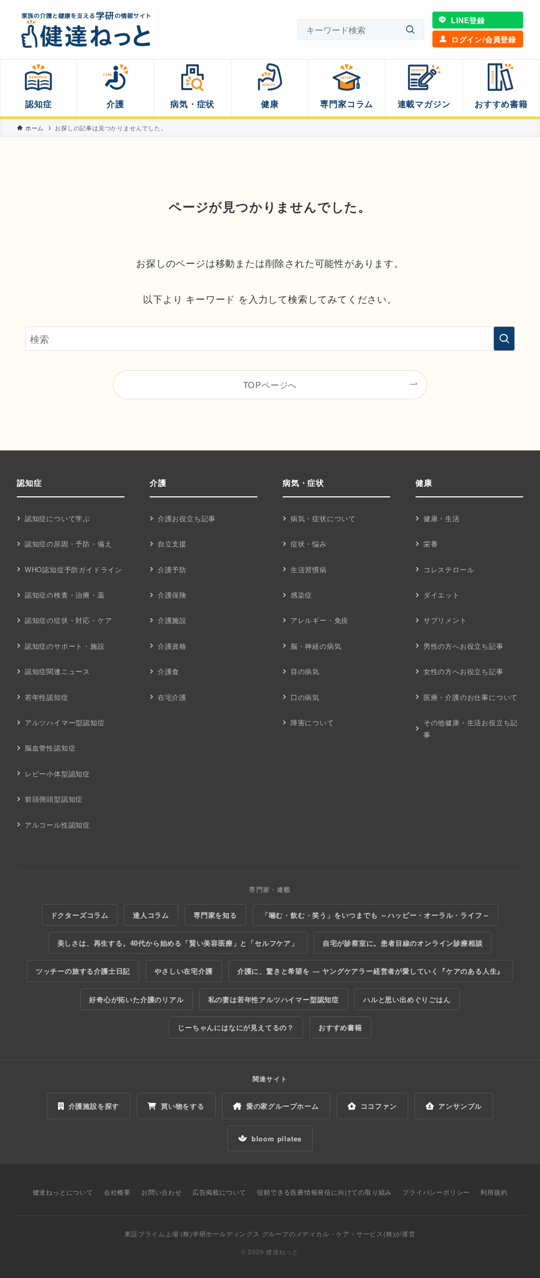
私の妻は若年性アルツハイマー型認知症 (273, 999)
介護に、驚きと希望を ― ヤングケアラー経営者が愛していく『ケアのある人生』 (370, 971)
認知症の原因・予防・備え (68, 544)
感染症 (301, 595)
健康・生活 (441, 518)
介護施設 (172, 620)
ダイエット (441, 595)
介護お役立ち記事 (187, 518)
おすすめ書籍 (340, 1027)
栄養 (430, 544)
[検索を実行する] (504, 338)
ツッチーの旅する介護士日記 (83, 971)
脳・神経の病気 (316, 646)
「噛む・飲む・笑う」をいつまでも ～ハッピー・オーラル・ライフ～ (376, 915)
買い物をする (183, 1106)
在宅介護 (172, 697)
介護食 (168, 671)
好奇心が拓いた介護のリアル (136, 999)
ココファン (379, 1106)
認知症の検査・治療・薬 (65, 595)
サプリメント (445, 620)
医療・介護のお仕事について (470, 697)
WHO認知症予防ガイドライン (73, 569)
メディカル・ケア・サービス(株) (346, 1233)
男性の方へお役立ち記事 (463, 646)
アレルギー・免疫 (320, 620)
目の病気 (305, 671)
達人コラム (151, 915)
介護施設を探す (94, 1106)
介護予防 (172, 569)
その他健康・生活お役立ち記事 (470, 728)
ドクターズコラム (80, 915)
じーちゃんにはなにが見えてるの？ (236, 1027)
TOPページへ (270, 384)
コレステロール (449, 569)
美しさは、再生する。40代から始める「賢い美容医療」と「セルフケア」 (177, 943)
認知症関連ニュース (57, 671)
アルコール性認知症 (57, 825)
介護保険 (172, 595)
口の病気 (305, 697)
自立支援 (172, 544)
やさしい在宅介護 (184, 971)
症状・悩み (309, 544)
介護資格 (172, 646)
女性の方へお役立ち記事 (463, 671)
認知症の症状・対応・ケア (68, 620)
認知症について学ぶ (57, 518)
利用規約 (493, 1191)
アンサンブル (460, 1106)
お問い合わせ (161, 1191)
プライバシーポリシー (436, 1191)
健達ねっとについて (63, 1191)
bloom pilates (277, 1138)
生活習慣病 (309, 569)
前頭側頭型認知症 (54, 799)
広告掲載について (219, 1191)
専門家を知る (215, 915)
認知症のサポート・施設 (65, 646)
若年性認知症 (47, 697)
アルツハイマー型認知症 (65, 722)
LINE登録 (468, 20)
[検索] (410, 30)
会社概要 (117, 1191)
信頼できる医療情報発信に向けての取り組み (324, 1191)
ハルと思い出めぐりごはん (407, 999)
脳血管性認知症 (50, 748)
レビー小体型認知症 (57, 773)
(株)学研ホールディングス (219, 1233)
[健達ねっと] (87, 29)
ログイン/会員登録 (483, 39)
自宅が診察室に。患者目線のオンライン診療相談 (403, 943)
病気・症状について (323, 518)
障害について (312, 722)
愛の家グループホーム (282, 1106)
